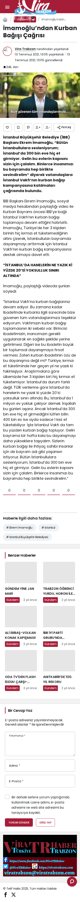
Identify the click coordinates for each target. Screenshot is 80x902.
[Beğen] (7, 127)
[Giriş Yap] (21, 17)
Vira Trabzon (25, 49)
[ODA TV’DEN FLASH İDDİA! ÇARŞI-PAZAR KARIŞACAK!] (21, 670)
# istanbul (48, 527)
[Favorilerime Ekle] (18, 127)
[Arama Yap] (5, 17)
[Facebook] (5, 894)
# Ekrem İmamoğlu (19, 527)
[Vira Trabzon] (35, 7)
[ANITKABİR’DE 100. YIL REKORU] (59, 670)
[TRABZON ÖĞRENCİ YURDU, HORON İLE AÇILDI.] (59, 582)
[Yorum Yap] (28, 127)
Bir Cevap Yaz (20, 710)
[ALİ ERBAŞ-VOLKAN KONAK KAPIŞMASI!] (21, 626)
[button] (13, 17)
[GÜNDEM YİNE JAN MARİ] (21, 582)
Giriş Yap (45, 822)
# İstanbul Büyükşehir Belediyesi (27, 537)
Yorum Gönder (18, 822)
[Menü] (7, 7)
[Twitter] (13, 894)
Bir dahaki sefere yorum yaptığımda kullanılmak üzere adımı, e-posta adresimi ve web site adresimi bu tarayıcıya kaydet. (40, 805)
